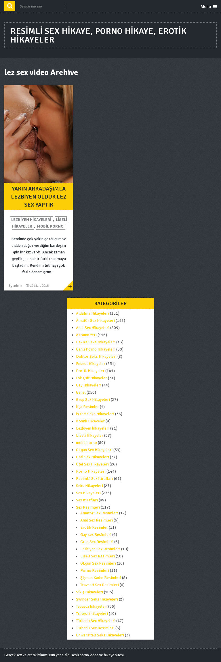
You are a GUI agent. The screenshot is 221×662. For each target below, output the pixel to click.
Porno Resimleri (94, 570)
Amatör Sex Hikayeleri (95, 320)
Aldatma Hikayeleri (92, 313)
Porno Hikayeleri (91, 471)
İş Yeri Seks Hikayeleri (95, 413)
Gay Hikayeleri (88, 385)
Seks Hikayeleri (89, 485)
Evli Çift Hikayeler (91, 378)
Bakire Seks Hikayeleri (95, 342)
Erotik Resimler (94, 527)
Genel (81, 392)
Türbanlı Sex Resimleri (95, 628)
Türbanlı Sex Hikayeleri (95, 620)
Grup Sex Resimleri (96, 541)
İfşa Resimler (87, 406)
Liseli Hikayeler (89, 435)
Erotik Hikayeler (90, 370)
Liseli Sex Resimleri (97, 556)
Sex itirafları (87, 500)
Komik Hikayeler (90, 421)
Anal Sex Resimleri (96, 520)
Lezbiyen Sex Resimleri (100, 548)
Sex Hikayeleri (88, 492)
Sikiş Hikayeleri (89, 592)
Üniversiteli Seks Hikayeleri (100, 635)
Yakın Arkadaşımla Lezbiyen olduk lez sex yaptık (38, 196)
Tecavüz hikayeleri (91, 606)
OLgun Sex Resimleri (98, 563)
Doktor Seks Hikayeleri (96, 356)
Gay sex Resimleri (95, 534)
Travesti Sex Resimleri (99, 584)
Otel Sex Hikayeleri (92, 464)
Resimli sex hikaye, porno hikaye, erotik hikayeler (98, 35)
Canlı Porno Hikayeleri (95, 349)
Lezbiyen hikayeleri (31, 219)
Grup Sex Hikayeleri (93, 399)
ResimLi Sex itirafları (94, 478)
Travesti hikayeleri (92, 613)
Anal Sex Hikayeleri (92, 327)
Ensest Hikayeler (90, 363)
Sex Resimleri (88, 507)
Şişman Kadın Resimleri (100, 577)
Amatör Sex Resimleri (99, 513)
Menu (206, 7)
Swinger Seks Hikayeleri (97, 599)
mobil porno (50, 226)
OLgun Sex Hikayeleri (94, 449)
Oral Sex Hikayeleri (92, 457)
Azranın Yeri (86, 334)
